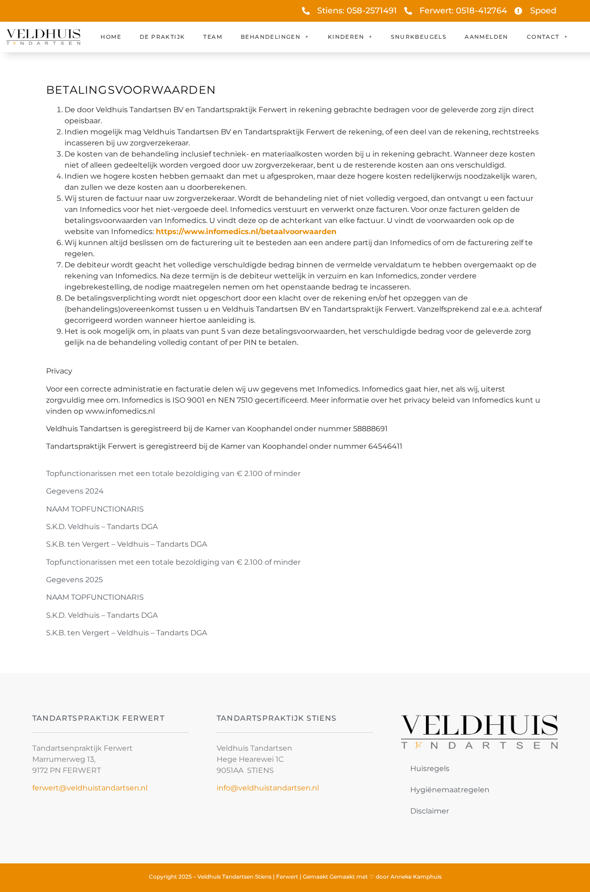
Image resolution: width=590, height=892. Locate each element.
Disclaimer (429, 811)
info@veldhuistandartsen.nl (268, 788)
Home (110, 36)
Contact (543, 36)
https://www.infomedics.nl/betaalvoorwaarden (246, 231)
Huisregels (429, 768)
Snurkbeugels (418, 36)
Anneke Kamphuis (416, 876)
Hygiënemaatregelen (450, 789)
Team (212, 36)
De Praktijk (162, 36)
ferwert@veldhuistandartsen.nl (90, 788)
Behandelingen (271, 36)
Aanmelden (486, 36)
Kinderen (346, 36)
